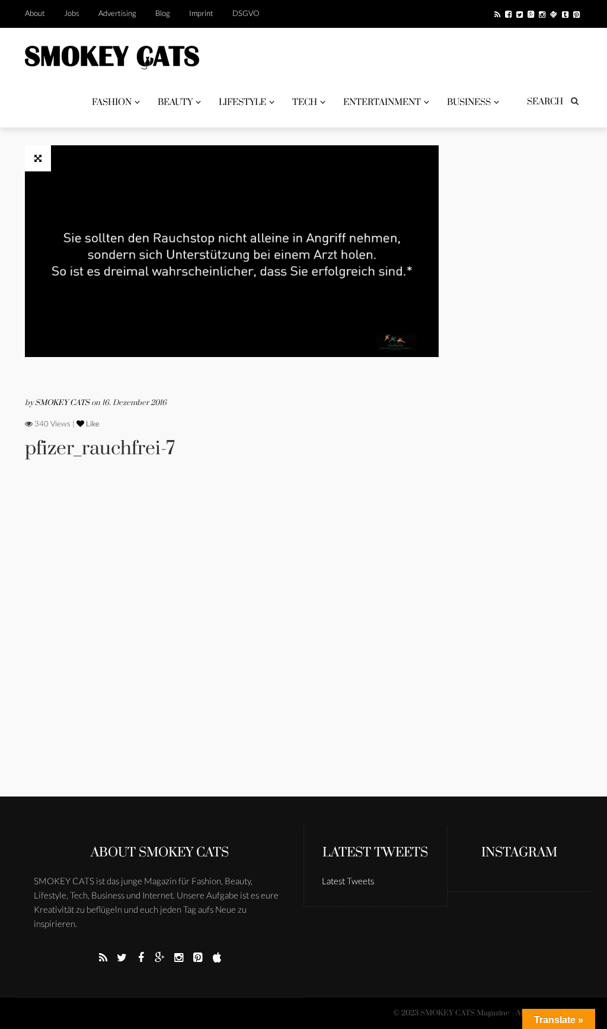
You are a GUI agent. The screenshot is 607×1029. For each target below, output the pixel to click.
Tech (304, 102)
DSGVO (245, 13)
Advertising (117, 13)
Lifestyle (242, 102)
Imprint (201, 13)
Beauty (175, 102)
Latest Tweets (375, 853)
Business (469, 102)
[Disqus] (232, 644)
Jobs (71, 13)
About (35, 13)
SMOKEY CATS (63, 402)
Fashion (112, 102)
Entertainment (382, 102)
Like (92, 423)
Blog (162, 13)
